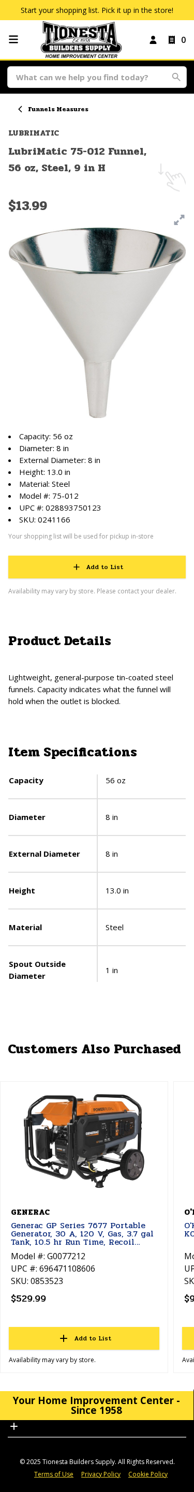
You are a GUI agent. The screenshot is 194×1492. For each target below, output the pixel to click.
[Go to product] (84, 1141)
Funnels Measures (58, 109)
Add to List (104, 567)
